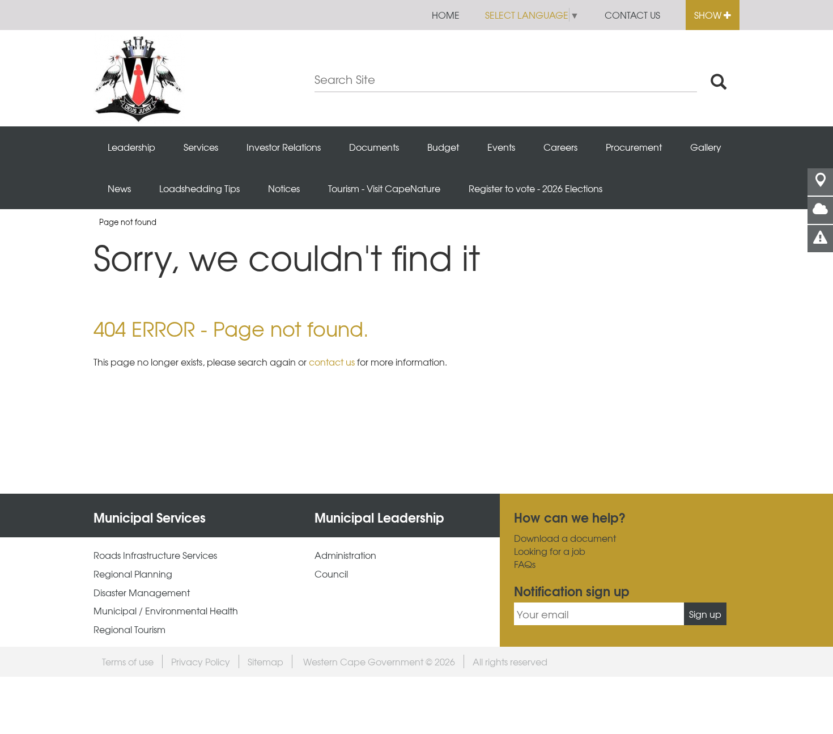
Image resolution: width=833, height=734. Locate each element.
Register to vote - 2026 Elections (535, 188)
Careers (560, 147)
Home (446, 15)
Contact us (632, 15)
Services (201, 147)
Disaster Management (142, 592)
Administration (345, 555)
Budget (443, 147)
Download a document (565, 538)
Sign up (705, 614)
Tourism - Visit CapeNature (384, 188)
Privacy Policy (200, 661)
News (119, 188)
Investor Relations (283, 147)
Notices (284, 188)
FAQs (525, 564)
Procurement (634, 147)
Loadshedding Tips (199, 188)
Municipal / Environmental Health (166, 610)
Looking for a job (549, 551)
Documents (374, 147)
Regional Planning (133, 573)
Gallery (705, 147)
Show (709, 15)
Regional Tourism (129, 629)
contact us (332, 361)
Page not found (127, 222)
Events (501, 147)
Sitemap (265, 661)
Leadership (131, 147)
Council (331, 573)
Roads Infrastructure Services (155, 555)
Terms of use (128, 661)
